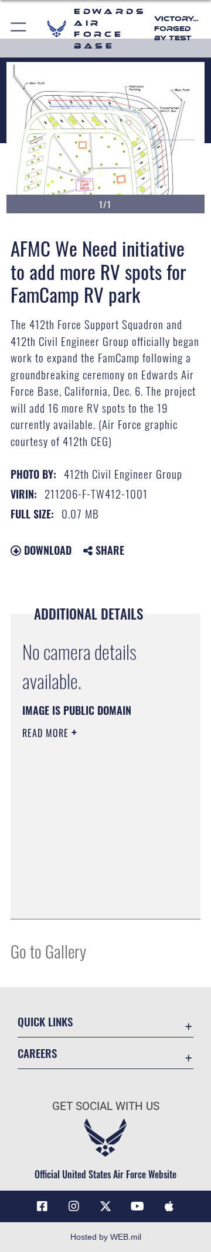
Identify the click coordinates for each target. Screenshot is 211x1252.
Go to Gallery (48, 950)
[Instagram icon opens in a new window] (74, 1206)
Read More (47, 733)
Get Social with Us (105, 1106)
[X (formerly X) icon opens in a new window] (105, 1206)
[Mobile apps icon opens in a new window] (169, 1206)
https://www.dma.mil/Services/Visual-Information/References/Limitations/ (93, 897)
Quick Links (45, 1021)
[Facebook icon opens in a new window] (42, 1206)
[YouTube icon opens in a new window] (137, 1206)
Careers (37, 1053)
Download (46, 550)
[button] (19, 28)
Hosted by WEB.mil (105, 1236)
